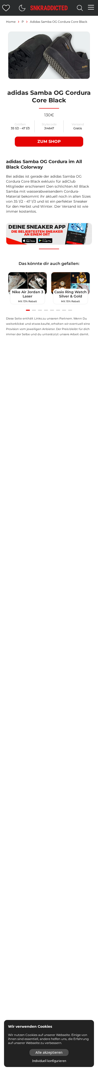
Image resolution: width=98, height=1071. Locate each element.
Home (11, 22)
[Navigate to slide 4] (46, 310)
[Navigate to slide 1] (28, 310)
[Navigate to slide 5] (52, 310)
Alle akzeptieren (49, 1052)
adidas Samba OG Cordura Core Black (58, 22)
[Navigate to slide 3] (40, 310)
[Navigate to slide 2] (34, 310)
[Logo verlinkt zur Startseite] (49, 8)
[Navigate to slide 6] (58, 310)
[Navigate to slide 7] (64, 310)
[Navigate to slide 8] (70, 310)
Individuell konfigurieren (49, 1061)
